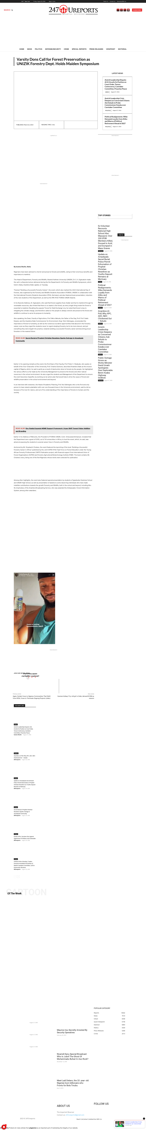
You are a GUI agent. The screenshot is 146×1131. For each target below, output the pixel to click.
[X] (125, 10)
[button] (9, 10)
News (127, 64)
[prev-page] (15, 876)
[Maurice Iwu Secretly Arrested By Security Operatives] (73, 1019)
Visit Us (121, 235)
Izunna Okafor (18, 734)
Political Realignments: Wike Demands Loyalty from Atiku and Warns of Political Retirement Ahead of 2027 (116, 120)
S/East (15, 834)
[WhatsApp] (82, 125)
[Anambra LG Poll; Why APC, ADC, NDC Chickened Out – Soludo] (25, 746)
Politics (108, 110)
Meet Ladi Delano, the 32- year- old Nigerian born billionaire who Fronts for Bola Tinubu (73, 1083)
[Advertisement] (73, 32)
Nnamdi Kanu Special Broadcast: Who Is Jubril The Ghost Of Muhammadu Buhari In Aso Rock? (72, 1056)
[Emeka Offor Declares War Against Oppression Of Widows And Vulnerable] (25, 827)
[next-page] (18, 876)
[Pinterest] (78, 125)
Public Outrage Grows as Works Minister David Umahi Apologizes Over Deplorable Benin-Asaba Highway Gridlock (105, 368)
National (101, 251)
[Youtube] (128, 10)
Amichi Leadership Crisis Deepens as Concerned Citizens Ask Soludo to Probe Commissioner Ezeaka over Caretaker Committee (117, 102)
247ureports (17, 759)
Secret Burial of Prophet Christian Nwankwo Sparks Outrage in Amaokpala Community (23, 811)
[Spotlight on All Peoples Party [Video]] (73, 952)
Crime (15, 778)
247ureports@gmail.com (75, 1115)
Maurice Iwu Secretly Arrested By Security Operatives (72, 1031)
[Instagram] (121, 10)
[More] (87, 125)
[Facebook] (118, 10)
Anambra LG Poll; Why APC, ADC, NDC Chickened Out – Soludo (105, 316)
